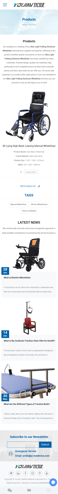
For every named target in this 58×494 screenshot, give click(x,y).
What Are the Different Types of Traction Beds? (27, 404)
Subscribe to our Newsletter (29, 437)
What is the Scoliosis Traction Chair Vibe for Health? (29, 341)
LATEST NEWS (29, 222)
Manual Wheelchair (18, 204)
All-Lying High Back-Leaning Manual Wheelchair (29, 145)
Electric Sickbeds (29, 211)
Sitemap (25, 483)
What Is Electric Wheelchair (17, 277)
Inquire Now (31, 172)
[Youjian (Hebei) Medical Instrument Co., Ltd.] (29, 4)
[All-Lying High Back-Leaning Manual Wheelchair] (28, 116)
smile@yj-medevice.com (36, 455)
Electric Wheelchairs (39, 204)
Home (24, 25)
